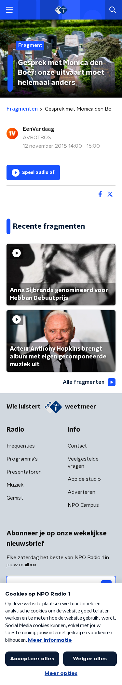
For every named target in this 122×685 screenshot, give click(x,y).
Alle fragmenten (83, 382)
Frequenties (21, 446)
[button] (9, 10)
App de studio (84, 479)
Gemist (15, 498)
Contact (77, 446)
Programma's (22, 459)
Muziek (15, 485)
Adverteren (81, 492)
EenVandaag (38, 129)
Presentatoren (24, 472)
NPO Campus (83, 505)
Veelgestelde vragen (83, 462)
